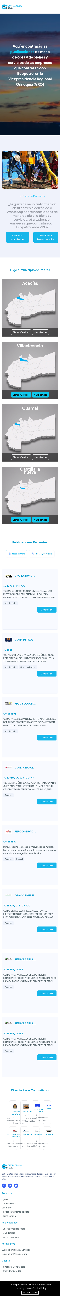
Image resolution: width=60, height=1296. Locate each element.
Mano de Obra (40, 332)
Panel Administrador (11, 1270)
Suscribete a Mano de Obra (17, 237)
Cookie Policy (39, 1288)
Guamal (19, 859)
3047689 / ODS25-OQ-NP (18, 777)
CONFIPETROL (24, 639)
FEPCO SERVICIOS (25, 831)
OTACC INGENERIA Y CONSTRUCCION (25, 895)
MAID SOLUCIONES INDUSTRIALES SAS (25, 703)
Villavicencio (10, 603)
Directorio (7, 1207)
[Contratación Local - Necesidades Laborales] (12, 1168)
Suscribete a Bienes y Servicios (45, 237)
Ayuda (5, 1199)
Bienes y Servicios (21, 332)
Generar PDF (47, 609)
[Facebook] (4, 1186)
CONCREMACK (24, 767)
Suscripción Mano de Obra (14, 1254)
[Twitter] (16, 1186)
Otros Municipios (27, 667)
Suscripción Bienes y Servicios (16, 1249)
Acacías (8, 795)
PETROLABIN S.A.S (25, 959)
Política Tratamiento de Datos (16, 1211)
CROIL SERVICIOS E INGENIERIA (25, 575)
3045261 (8, 649)
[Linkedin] (10, 1186)
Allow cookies (30, 1292)
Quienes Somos (9, 1203)
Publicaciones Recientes (13, 1228)
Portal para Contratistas (13, 1266)
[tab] (16, 554)
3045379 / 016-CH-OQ (16, 905)
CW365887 (9, 841)
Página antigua (9, 1215)
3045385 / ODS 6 (13, 969)
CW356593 (9, 713)
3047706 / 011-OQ (14, 585)
